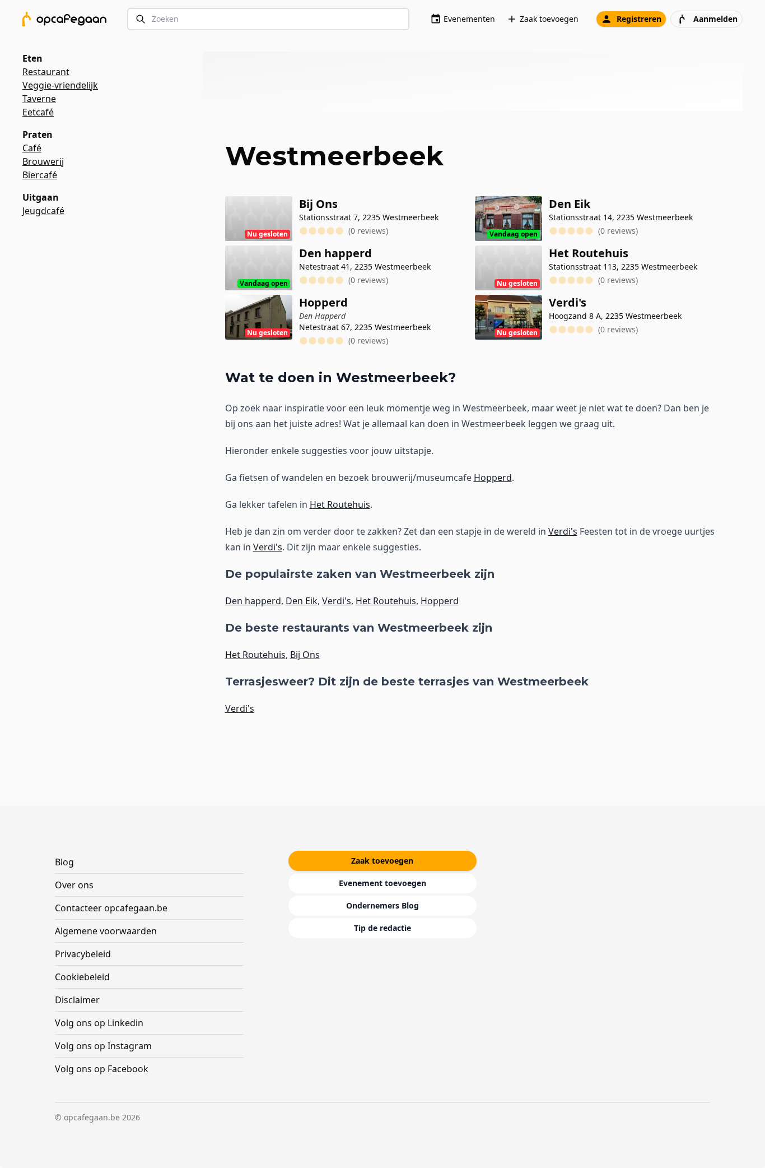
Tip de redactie (382, 928)
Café (31, 148)
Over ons (74, 885)
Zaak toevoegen (549, 18)
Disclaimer (77, 1000)
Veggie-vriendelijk (60, 85)
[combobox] (268, 19)
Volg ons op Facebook (101, 1069)
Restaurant (45, 72)
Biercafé (39, 175)
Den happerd (253, 601)
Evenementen (469, 18)
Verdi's (562, 531)
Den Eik (302, 601)
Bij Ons (305, 654)
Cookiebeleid (82, 977)
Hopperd (493, 477)
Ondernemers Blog (382, 905)
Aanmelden (715, 18)
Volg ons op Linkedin (99, 1023)
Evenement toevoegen (382, 883)
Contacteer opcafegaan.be (111, 908)
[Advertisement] (477, 81)
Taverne (39, 98)
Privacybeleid (83, 954)
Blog (64, 862)
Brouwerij (43, 161)
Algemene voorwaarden (106, 931)
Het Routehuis (340, 504)
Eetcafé (38, 112)
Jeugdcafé (43, 211)
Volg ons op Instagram (103, 1046)
